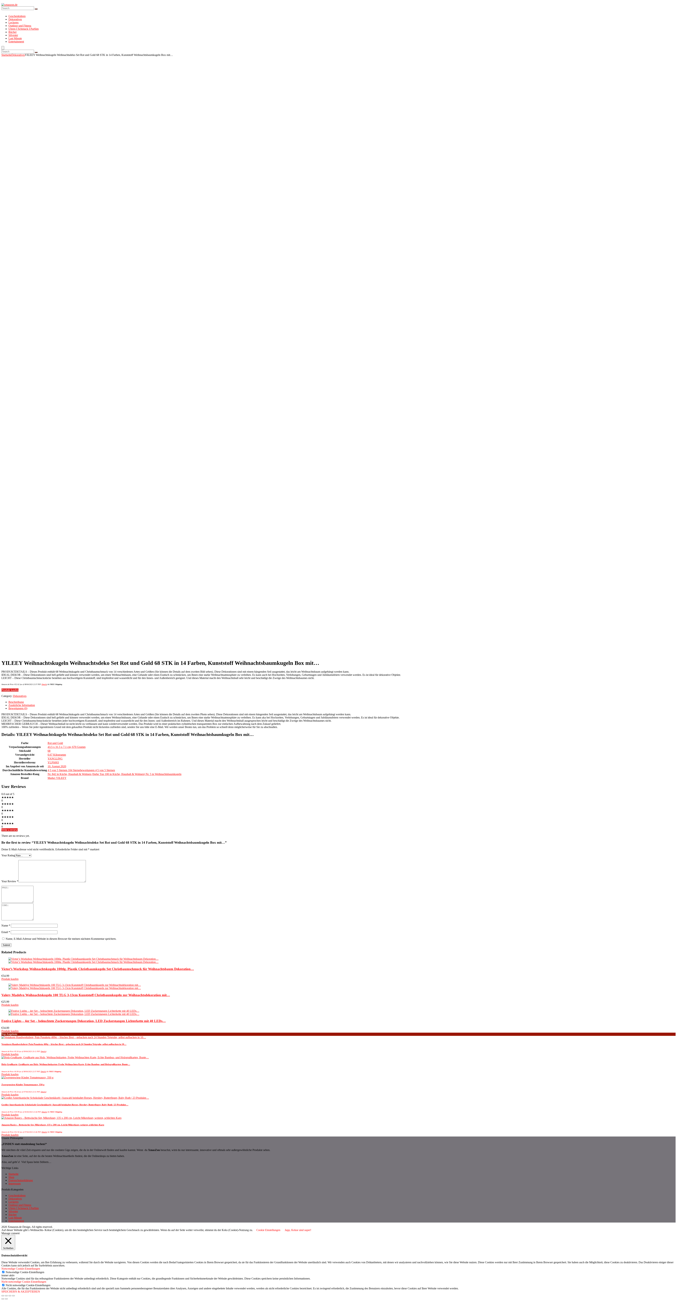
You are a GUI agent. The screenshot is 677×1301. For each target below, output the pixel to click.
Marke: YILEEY (57, 777)
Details (44, 684)
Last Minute (15, 38)
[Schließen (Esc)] (2, 1295)
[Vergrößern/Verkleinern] (13, 1295)
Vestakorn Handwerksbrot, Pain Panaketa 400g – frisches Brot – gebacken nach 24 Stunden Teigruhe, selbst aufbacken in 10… (63, 1044)
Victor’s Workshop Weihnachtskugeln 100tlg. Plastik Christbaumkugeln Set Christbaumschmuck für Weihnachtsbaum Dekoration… (97, 969)
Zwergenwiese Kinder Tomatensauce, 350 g (22, 1084)
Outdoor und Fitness (19, 25)
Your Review (9, 881)
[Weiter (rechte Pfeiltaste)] (6, 1298)
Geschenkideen (17, 16)
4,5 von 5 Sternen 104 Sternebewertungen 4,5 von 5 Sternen (81, 770)
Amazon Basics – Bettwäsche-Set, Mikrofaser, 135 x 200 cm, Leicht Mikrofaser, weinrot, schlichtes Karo (52, 1124)
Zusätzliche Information (21, 705)
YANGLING (55, 758)
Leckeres (13, 22)
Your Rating (8, 855)
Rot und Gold (55, 743)
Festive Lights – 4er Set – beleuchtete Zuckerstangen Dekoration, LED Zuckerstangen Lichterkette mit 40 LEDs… (83, 1021)
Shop (11, 1177)
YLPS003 (53, 762)
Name (5, 925)
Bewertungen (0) (17, 708)
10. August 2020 (57, 766)
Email (5, 932)
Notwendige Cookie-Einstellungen (25, 1272)
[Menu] (2, 48)
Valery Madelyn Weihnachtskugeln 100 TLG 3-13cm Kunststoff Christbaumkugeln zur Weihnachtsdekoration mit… (85, 995)
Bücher (12, 32)
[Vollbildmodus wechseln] (9, 1295)
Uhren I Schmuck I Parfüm (23, 28)
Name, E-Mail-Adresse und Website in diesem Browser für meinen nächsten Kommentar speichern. (61, 938)
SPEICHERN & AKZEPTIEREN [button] (20, 1291)
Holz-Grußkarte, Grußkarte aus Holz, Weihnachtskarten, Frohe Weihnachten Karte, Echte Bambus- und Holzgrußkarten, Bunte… (65, 1064)
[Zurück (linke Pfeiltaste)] (2, 1298)
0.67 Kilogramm (57, 754)
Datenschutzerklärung (20, 1180)
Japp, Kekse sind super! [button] (298, 1230)
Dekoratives (15, 19)
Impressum (14, 1183)
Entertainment (16, 41)
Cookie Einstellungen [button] (268, 1230)
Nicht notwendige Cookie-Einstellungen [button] (23, 1281)
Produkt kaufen (10, 689)
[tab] (342, 702)
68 (49, 750)
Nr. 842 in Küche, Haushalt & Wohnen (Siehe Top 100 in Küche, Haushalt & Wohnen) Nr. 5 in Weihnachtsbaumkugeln (114, 774)
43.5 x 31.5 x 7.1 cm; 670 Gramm (67, 746)
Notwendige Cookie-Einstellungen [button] (20, 1268)
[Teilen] (6, 1295)
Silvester (13, 35)
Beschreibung (16, 701)
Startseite (6, 54)
